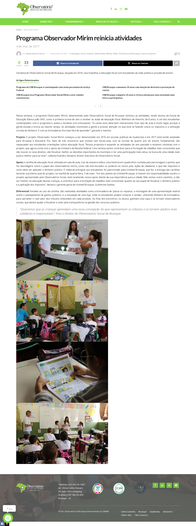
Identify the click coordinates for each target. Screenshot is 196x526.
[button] (98, 249)
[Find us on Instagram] (169, 485)
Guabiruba (155, 511)
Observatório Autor (35, 53)
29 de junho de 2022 (58, 53)
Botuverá (167, 511)
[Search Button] (179, 21)
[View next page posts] (100, 106)
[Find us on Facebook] (155, 485)
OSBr (115, 53)
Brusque (75, 53)
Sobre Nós (46, 21)
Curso (83, 53)
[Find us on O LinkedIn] (162, 485)
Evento (90, 53)
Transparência (74, 21)
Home (25, 21)
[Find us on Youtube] (176, 485)
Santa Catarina (148, 53)
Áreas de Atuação (106, 21)
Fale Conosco (162, 21)
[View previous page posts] (95, 106)
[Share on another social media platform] (176, 63)
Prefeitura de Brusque (129, 53)
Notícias (136, 21)
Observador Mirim (31, 30)
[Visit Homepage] (35, 9)
